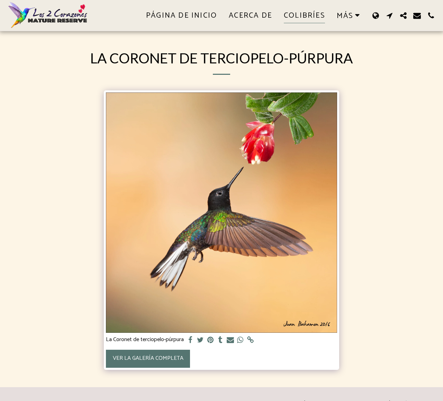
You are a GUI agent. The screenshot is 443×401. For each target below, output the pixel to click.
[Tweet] (200, 340)
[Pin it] (210, 340)
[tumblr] (220, 340)
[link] (250, 340)
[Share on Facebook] (190, 340)
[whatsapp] (240, 340)
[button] (389, 15)
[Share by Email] (230, 340)
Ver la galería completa (148, 358)
